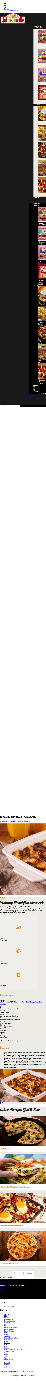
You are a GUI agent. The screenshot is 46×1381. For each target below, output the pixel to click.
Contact (37, 197)
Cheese (6, 1324)
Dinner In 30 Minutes (10, 1327)
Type (5, 1358)
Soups (6, 1353)
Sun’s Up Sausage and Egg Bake (12, 1225)
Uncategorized (8, 1360)
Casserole (27, 821)
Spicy (6, 1354)
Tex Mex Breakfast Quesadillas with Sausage (16, 1187)
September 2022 (9, 1306)
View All (41, 103)
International (8, 1339)
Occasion (7, 1343)
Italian (6, 1341)
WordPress (29, 1371)
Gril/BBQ (7, 1336)
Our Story (37, 26)
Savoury (6, 1348)
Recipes (36, 104)
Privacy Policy (4, 1282)
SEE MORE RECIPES (6, 1277)
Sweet (6, 1356)
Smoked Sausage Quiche (9, 1263)
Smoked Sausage (9, 1351)
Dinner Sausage (9, 1329)
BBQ (5, 1316)
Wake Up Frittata (6, 1149)
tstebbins (4, 821)
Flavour (6, 1334)
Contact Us (3, 1288)
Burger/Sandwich (9, 1321)
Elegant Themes (13, 1371)
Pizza (5, 1346)
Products (37, 28)
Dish (5, 1333)
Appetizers (7, 1314)
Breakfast (20, 821)
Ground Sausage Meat (11, 1338)
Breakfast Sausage (9, 1319)
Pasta (5, 1344)
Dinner (6, 1326)
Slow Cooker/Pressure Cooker (13, 1349)
